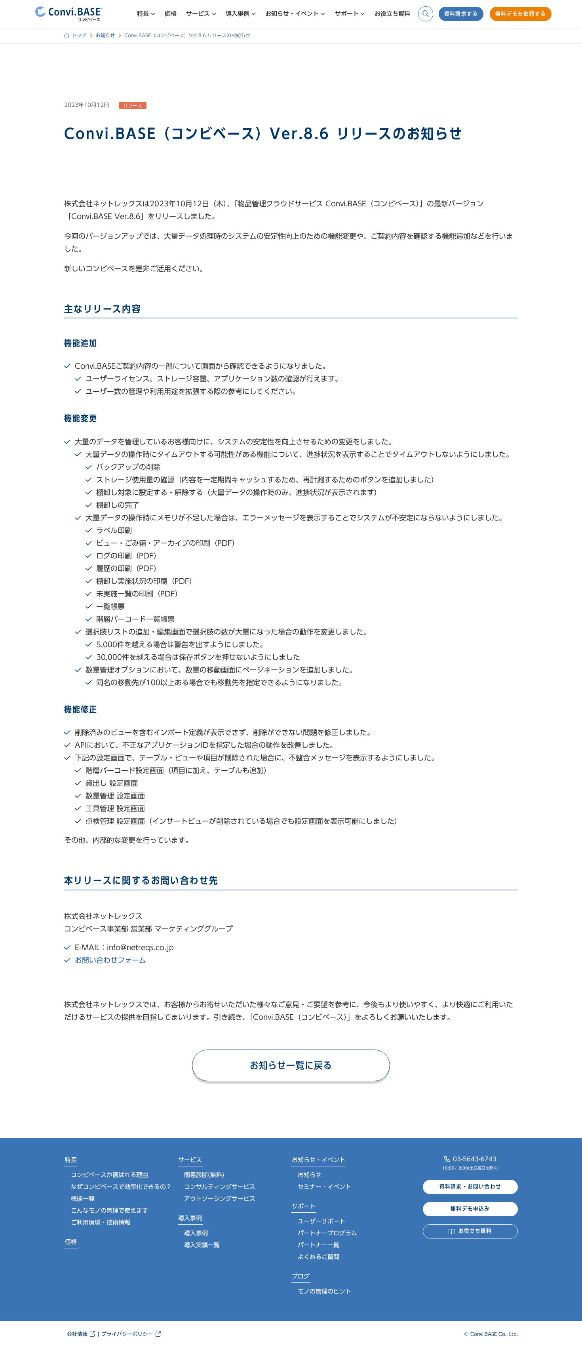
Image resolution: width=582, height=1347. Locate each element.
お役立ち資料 (392, 14)
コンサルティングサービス (219, 1187)
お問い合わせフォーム (110, 960)
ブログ (301, 1276)
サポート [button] (347, 14)
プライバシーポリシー (127, 1334)
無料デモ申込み (470, 1209)
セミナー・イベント (324, 1187)
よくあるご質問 (318, 1257)
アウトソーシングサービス (219, 1199)
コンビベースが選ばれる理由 (109, 1175)
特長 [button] (143, 14)
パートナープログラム (327, 1233)
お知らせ (309, 1175)
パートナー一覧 (318, 1245)
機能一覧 (83, 1199)
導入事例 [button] (237, 14)
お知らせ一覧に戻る (291, 1065)
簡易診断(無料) (204, 1175)
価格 (171, 14)
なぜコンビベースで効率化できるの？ (121, 1187)
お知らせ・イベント (318, 1160)
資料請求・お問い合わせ (470, 1186)
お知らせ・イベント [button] (292, 14)
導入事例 (190, 1218)
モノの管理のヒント (324, 1291)
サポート (304, 1206)
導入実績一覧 (202, 1245)
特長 (71, 1160)
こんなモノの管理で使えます (109, 1211)
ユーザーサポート (321, 1221)
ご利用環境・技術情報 (100, 1222)
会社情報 (77, 1334)
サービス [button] (198, 14)
